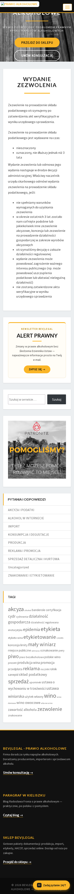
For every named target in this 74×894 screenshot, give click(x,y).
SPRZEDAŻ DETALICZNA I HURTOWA (33, 559)
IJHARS (60, 638)
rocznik (44, 669)
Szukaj (56, 399)
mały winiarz (42, 644)
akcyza (16, 609)
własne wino (46, 703)
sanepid (13, 675)
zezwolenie (49, 709)
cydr (11, 616)
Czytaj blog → (13, 815)
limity (24, 645)
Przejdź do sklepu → (17, 862)
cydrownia (22, 616)
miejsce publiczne (19, 650)
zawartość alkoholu (22, 709)
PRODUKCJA (17, 542)
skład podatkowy (33, 674)
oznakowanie (49, 650)
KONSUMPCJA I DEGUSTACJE (28, 534)
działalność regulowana (45, 622)
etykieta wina (15, 638)
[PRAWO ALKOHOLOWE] (37, 16)
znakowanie (15, 715)
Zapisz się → (37, 369)
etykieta (50, 629)
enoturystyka (15, 630)
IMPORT (14, 526)
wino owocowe (28, 702)
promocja (47, 662)
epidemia (31, 629)
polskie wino (52, 657)
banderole (38, 610)
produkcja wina (28, 662)
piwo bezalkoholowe (31, 657)
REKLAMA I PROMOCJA (24, 551)
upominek (35, 682)
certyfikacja (53, 610)
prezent (12, 663)
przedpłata (15, 669)
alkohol (27, 610)
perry (61, 650)
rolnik (53, 669)
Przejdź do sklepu (37, 43)
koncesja (14, 645)
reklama (31, 668)
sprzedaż (18, 681)
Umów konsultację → (18, 772)
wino (50, 695)
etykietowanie (39, 636)
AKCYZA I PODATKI (21, 510)
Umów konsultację (37, 55)
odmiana (36, 650)
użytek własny (34, 697)
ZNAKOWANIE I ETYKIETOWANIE (31, 575)
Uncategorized (18, 567)
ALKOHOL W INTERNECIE (26, 518)
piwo (13, 656)
